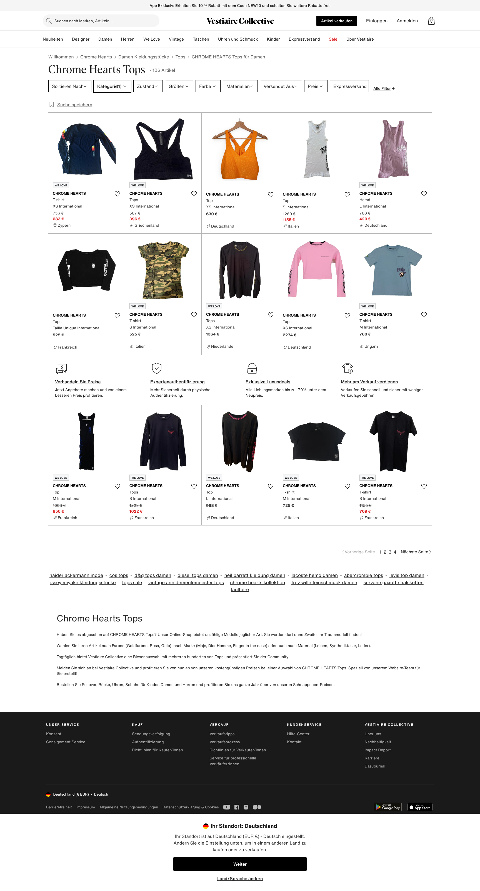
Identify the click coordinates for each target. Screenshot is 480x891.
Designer (80, 39)
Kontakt (294, 742)
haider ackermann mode (76, 575)
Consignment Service (65, 742)
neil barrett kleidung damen (254, 575)
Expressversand (304, 39)
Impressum (85, 807)
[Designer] (94, 39)
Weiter (240, 864)
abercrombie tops (363, 575)
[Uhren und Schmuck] (262, 39)
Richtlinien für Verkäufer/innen (237, 750)
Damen (105, 39)
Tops (181, 56)
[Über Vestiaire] (378, 39)
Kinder (273, 39)
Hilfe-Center (298, 734)
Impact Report (378, 750)
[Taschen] (213, 39)
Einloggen (377, 21)
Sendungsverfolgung (151, 734)
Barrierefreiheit (59, 807)
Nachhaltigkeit (378, 742)
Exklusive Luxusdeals (268, 381)
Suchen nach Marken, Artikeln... (83, 21)
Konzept (53, 734)
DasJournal (375, 766)
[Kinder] (284, 39)
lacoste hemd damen (315, 575)
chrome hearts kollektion (257, 582)
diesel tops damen (198, 575)
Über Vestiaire (360, 39)
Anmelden (407, 21)
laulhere (240, 589)
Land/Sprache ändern (240, 878)
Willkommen (61, 56)
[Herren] (139, 39)
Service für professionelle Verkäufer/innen (232, 761)
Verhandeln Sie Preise (78, 381)
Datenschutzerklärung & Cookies (190, 807)
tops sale (132, 582)
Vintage (176, 39)
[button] (431, 21)
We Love (151, 39)
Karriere (372, 758)
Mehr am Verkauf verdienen (369, 381)
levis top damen (406, 575)
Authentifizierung (148, 742)
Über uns (373, 734)
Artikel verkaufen (336, 21)
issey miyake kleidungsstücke (83, 582)
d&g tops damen (152, 575)
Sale (333, 39)
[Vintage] (188, 39)
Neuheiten (53, 39)
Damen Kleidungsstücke (143, 56)
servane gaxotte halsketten (394, 582)
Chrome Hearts (96, 56)
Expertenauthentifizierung (177, 381)
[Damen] (116, 39)
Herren (127, 39)
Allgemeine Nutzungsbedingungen (128, 807)
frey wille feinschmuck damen (324, 582)
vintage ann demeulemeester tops (186, 582)
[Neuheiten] (67, 39)
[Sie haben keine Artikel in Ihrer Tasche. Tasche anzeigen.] (431, 21)
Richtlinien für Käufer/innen (157, 750)
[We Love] (164, 39)
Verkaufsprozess (224, 742)
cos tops (118, 575)
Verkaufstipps (221, 734)
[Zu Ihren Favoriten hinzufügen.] (117, 194)
